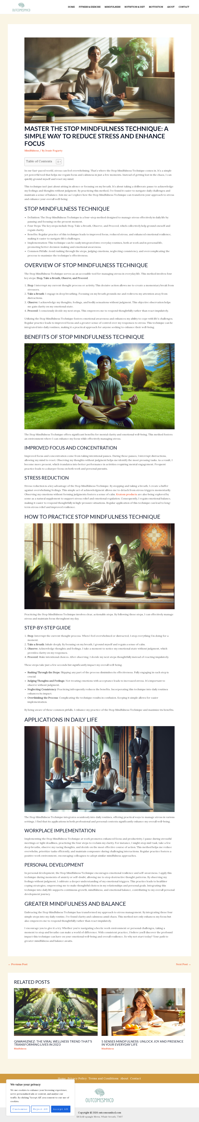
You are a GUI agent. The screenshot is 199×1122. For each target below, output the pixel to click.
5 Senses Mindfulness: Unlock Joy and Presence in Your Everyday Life (142, 1042)
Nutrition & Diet (135, 7)
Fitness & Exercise (90, 7)
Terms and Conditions (103, 1078)
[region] (40, 1097)
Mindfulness (112, 7)
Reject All (40, 1109)
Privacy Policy (77, 1078)
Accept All (60, 1109)
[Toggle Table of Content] (57, 161)
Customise (20, 1109)
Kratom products (126, 494)
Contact (184, 7)
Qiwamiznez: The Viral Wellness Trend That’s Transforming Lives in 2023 (53, 1042)
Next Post (183, 964)
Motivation (156, 7)
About (171, 7)
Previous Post (18, 964)
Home (71, 7)
